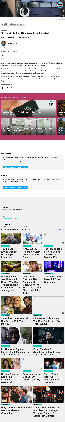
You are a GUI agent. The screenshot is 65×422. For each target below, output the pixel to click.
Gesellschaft (6, 114)
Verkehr (61, 132)
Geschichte (61, 114)
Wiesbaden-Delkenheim (17, 24)
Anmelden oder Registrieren (15, 167)
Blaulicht (5, 24)
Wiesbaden (12, 114)
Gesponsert (5, 132)
